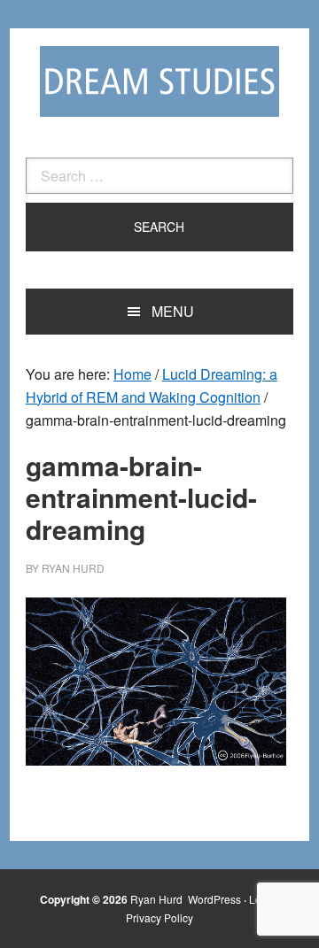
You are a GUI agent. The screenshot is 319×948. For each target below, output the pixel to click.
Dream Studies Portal (159, 81)
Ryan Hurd (157, 898)
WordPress (214, 898)
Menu (173, 311)
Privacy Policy (159, 917)
